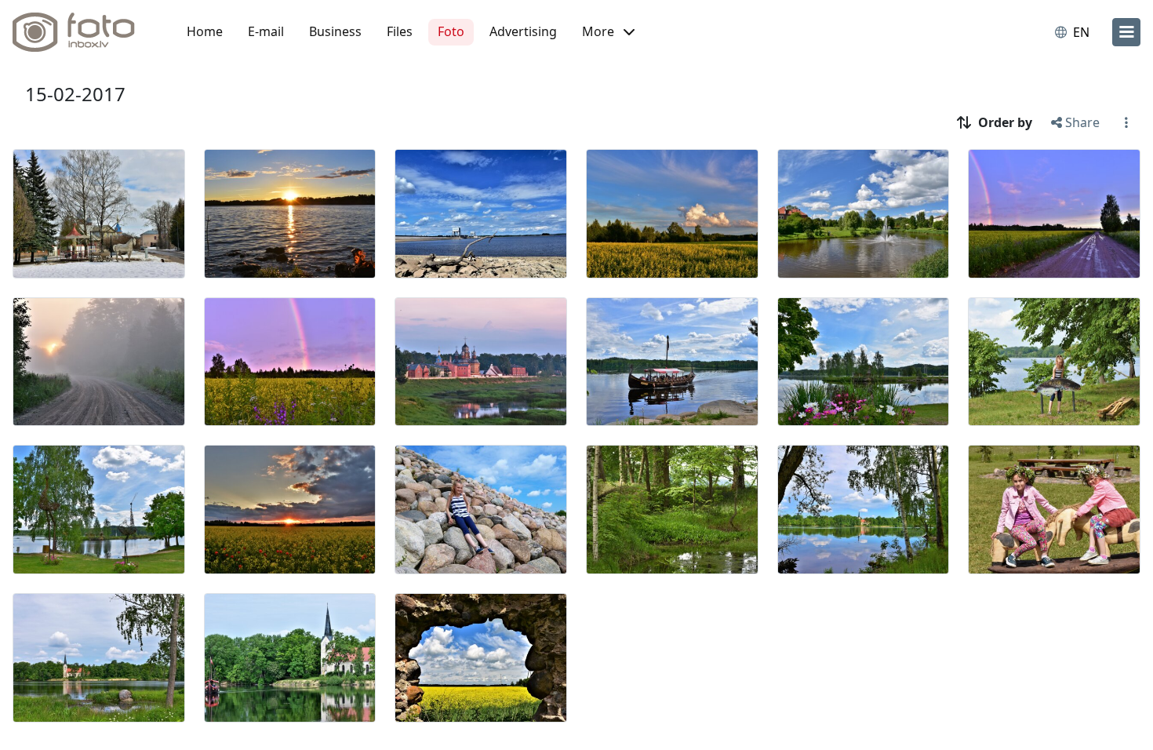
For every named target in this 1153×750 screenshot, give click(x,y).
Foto (451, 31)
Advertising (523, 31)
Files (400, 31)
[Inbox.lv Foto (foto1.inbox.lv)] (82, 32)
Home (205, 31)
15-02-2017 (75, 94)
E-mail (266, 31)
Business (335, 31)
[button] (608, 32)
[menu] (1126, 32)
